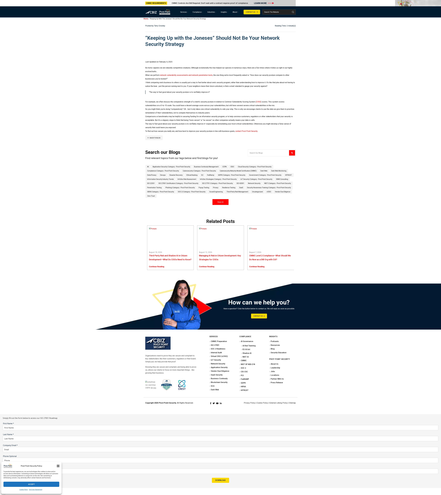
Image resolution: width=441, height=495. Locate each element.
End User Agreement (35, 489)
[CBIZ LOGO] (158, 343)
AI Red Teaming (249, 346)
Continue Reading (156, 267)
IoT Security (216, 360)
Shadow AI (247, 353)
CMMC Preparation (219, 341)
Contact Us (250, 12)
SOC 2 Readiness (218, 349)
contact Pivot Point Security (246, 131)
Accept (31, 484)
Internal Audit (216, 353)
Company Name (10, 467)
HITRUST (244, 390)
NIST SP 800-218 (248, 364)
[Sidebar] (3, 411)
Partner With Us (277, 379)
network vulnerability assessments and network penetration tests (186, 75)
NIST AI (246, 357)
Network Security (218, 364)
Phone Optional (10, 456)
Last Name (8, 434)
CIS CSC (244, 372)
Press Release (277, 382)
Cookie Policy (23, 489)
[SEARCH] (293, 12)
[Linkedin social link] (220, 403)
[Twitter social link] (213, 403)
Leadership (275, 368)
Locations (275, 375)
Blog (273, 349)
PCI (242, 375)
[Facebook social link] (210, 403)
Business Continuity (219, 378)
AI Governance (247, 341)
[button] (58, 466)
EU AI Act (246, 349)
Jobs (273, 371)
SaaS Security (217, 375)
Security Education (278, 353)
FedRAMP (245, 379)
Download (220, 480)
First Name (8, 423)
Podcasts (275, 341)
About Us (274, 364)
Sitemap (292, 403)
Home (146, 19)
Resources (275, 345)
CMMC (244, 360)
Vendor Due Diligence (220, 371)
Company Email (10, 445)
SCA (212, 386)
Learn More (260, 3)
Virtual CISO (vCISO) (219, 356)
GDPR (243, 383)
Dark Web (215, 390)
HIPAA (243, 386)
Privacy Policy (249, 403)
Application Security (219, 367)
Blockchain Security (219, 382)
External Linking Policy (278, 403)
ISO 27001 (215, 345)
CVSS (258, 102)
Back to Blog (155, 138)
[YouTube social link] (217, 403)
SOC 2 (243, 368)
